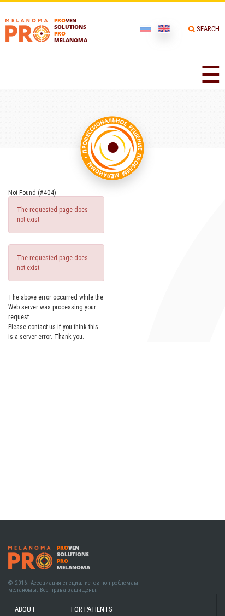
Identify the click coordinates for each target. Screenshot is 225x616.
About (25, 609)
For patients (91, 609)
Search (208, 28)
